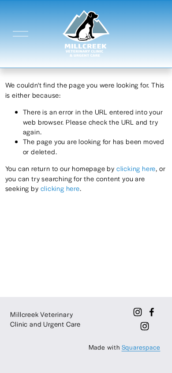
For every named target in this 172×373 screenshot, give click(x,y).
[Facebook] (151, 312)
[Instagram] (144, 326)
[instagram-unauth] (137, 312)
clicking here (136, 168)
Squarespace (141, 347)
